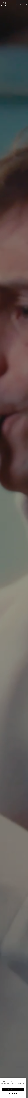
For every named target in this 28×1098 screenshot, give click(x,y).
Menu (20, 4)
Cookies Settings (13, 1093)
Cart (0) (25, 4)
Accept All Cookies (13, 1089)
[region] (13, 1088)
